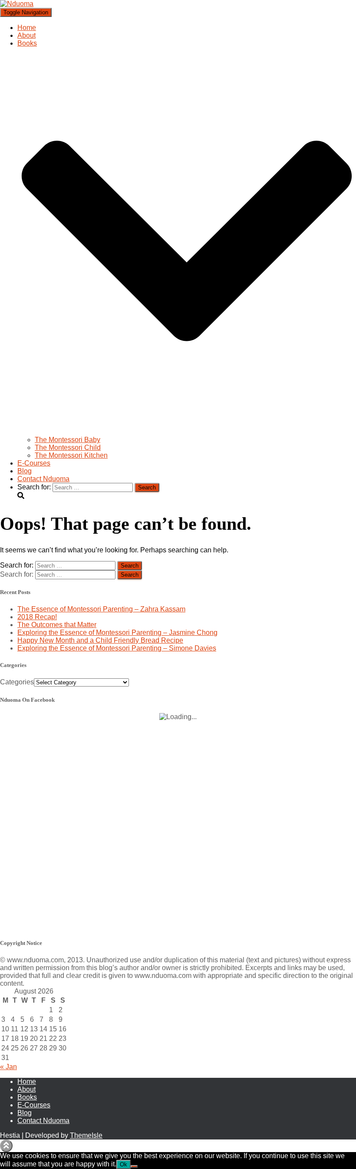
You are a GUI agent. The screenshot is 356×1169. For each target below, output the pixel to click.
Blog (24, 471)
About (26, 35)
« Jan (8, 1066)
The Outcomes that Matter (56, 624)
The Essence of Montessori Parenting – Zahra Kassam (101, 609)
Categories (17, 682)
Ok (123, 1164)
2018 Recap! (37, 617)
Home (26, 27)
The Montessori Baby (67, 439)
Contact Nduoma (43, 478)
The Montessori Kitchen (71, 455)
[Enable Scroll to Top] (6, 1145)
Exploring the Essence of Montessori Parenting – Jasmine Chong (117, 632)
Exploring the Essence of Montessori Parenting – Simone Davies (116, 648)
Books (27, 1097)
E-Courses (33, 463)
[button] (186, 432)
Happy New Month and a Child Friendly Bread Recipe (100, 640)
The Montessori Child (68, 447)
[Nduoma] (16, 3)
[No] (134, 1166)
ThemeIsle (86, 1135)
